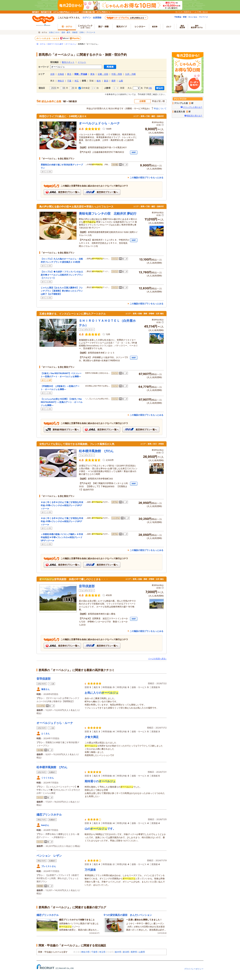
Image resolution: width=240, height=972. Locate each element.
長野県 (134, 952)
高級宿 (74, 32)
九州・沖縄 (130, 74)
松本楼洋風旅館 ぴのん (52, 767)
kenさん (45, 825)
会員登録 (97, 17)
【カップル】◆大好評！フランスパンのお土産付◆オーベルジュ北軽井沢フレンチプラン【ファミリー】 (62, 274)
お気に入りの (101, 692)
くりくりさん (47, 777)
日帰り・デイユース (87, 32)
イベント (82, 62)
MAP (134, 152)
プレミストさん (48, 866)
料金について (160, 108)
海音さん (45, 689)
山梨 (121, 81)
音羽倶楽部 (44, 678)
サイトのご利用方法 (183, 12)
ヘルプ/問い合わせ (200, 12)
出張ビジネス (54, 32)
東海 (92, 74)
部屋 (121, 88)
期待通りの (100, 781)
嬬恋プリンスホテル (49, 814)
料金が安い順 (158, 101)
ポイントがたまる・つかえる (48, 38)
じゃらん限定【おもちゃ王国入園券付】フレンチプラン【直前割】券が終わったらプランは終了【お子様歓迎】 (62, 290)
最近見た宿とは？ (194, 115)
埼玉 (76, 81)
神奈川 (61, 81)
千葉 (69, 81)
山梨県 (142, 952)
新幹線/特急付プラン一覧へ (65, 429)
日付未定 (85, 88)
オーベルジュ (70, 44)
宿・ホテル (41, 44)
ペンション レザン (49, 855)
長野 (113, 81)
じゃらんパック (85, 26)
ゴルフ (168, 26)
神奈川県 (85, 952)
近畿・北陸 (103, 74)
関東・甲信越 (80, 74)
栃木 (99, 81)
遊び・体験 (103, 26)
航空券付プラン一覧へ (68, 192)
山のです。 (100, 828)
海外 (182, 26)
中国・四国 (116, 74)
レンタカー (140, 26)
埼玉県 (102, 952)
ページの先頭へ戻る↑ (157, 658)
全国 (52, 74)
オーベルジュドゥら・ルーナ (55, 723)
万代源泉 (90, 869)
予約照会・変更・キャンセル (185, 17)
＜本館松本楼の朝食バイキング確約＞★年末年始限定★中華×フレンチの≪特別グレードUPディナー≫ (62, 537)
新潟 (106, 81)
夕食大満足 (92, 737)
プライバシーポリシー (193, 969)
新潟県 (126, 952)
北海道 (61, 74)
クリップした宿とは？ (192, 107)
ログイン (87, 17)
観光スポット (68, 62)
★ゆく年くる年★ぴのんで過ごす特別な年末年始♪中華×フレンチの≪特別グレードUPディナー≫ (62, 505)
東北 (69, 74)
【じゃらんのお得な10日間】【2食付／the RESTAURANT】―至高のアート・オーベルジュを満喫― (62, 402)
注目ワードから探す (55, 44)
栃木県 (118, 952)
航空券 (154, 26)
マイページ (203, 17)
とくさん (45, 733)
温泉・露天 (65, 32)
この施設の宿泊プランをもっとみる (146, 177)
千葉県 (94, 952)
